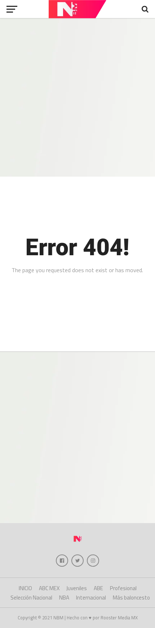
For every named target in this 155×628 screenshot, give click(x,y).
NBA (64, 597)
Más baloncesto (131, 597)
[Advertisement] (77, 97)
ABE (98, 588)
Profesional (123, 588)
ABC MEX (49, 588)
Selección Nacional (31, 597)
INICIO (25, 588)
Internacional (91, 597)
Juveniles (76, 588)
